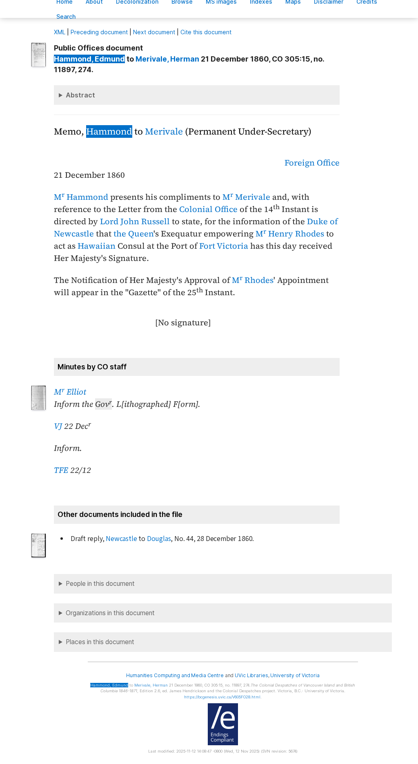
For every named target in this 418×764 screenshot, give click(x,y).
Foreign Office (312, 162)
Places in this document (100, 642)
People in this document (100, 583)
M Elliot (70, 391)
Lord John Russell (135, 221)
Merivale (164, 131)
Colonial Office (208, 209)
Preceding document (99, 32)
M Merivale (246, 197)
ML (59, 32)
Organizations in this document (110, 613)
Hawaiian (97, 246)
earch (66, 16)
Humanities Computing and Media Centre (175, 675)
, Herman (167, 59)
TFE (61, 470)
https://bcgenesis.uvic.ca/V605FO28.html (222, 697)
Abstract (80, 95)
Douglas (159, 539)
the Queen (133, 233)
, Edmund (89, 59)
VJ (58, 426)
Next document (154, 32)
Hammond (109, 131)
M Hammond (81, 197)
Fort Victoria (223, 246)
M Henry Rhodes (290, 233)
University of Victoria (294, 675)
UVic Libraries (251, 675)
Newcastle (121, 539)
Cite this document (205, 32)
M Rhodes (252, 280)
